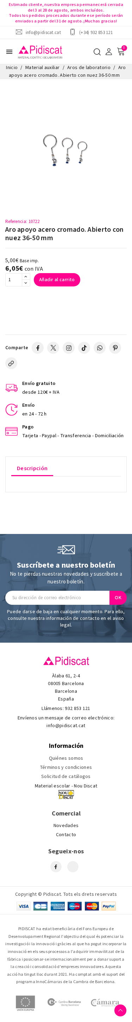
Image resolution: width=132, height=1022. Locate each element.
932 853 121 (77, 708)
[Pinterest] (115, 348)
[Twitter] (53, 348)
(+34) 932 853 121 (96, 32)
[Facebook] (38, 348)
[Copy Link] (11, 363)
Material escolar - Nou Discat (66, 786)
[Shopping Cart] (121, 51)
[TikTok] (84, 348)
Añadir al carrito (57, 279)
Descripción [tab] (32, 468)
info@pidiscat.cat (43, 32)
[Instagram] (69, 348)
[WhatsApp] (100, 348)
